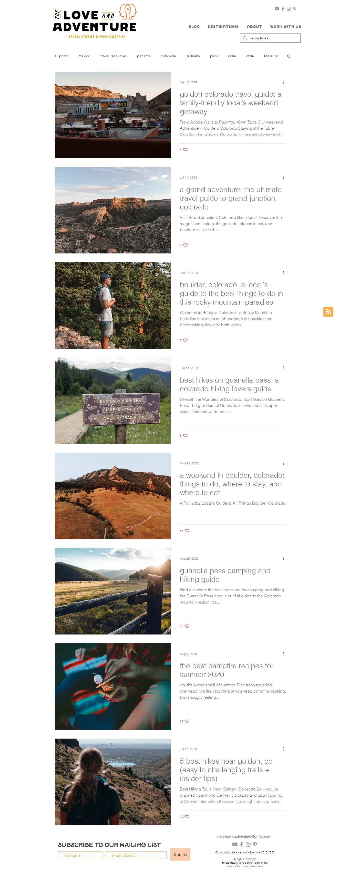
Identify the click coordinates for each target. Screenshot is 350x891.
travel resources (113, 56)
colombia (168, 56)
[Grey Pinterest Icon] (294, 9)
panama (144, 56)
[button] (223, 27)
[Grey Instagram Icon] (289, 9)
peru (214, 56)
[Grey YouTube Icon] (277, 9)
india (232, 56)
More (268, 56)
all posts (61, 56)
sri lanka (193, 56)
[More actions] (285, 82)
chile (250, 56)
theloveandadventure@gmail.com (244, 836)
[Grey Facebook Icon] (283, 9)
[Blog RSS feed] (328, 312)
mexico (84, 56)
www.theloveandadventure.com (155, 886)
